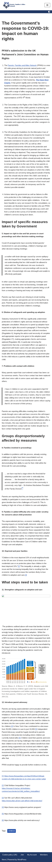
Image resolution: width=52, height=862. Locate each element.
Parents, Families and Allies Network (22, 65)
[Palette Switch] (49, 12)
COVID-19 (11, 831)
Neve (4, 859)
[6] (20, 738)
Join (22, 855)
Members (44, 855)
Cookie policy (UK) (9, 855)
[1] (3, 776)
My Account (32, 855)
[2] (19, 566)
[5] (36, 729)
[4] (12, 726)
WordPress (21, 859)
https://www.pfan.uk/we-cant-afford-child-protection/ (22, 801)
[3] (26, 575)
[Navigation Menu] (47, 5)
